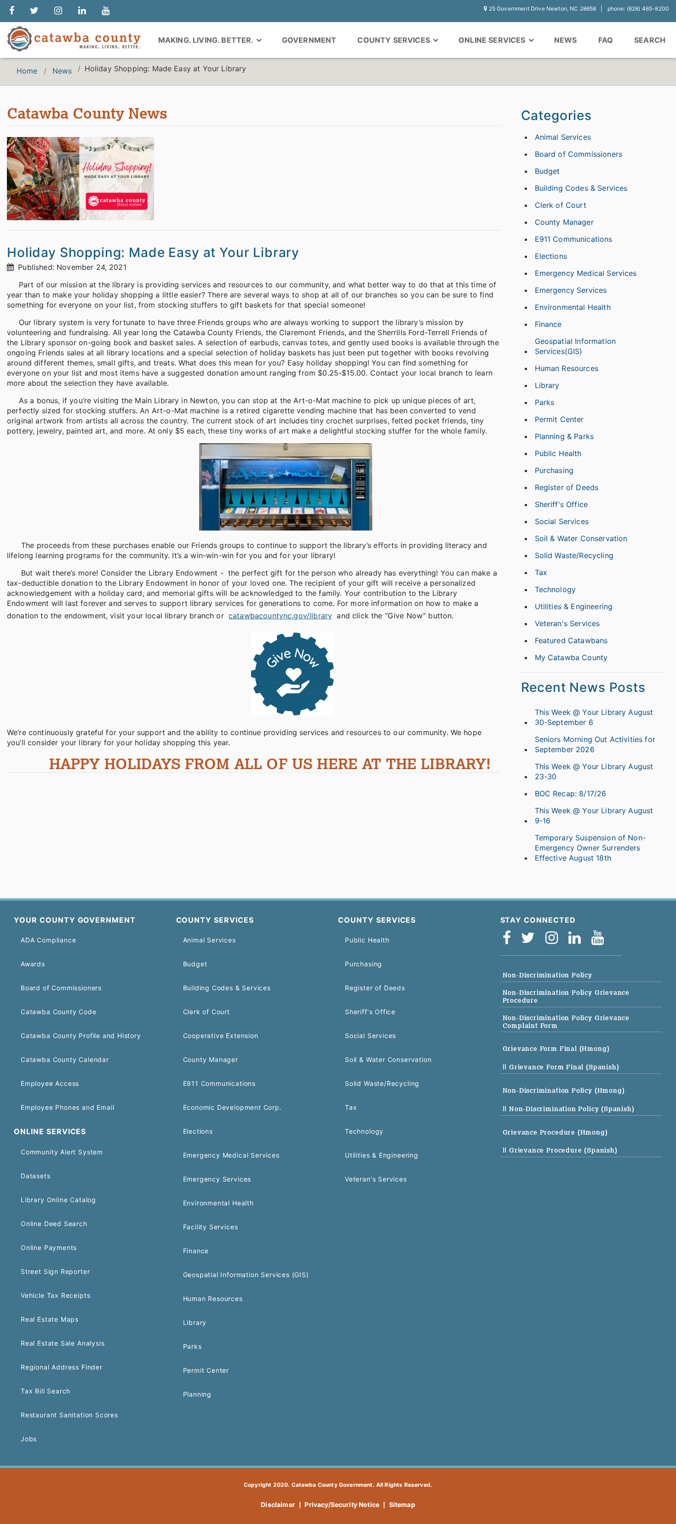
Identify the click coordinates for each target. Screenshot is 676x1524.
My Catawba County (571, 657)
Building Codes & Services (581, 188)
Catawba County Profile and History (81, 1035)
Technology (555, 589)
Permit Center (559, 419)
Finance (548, 324)
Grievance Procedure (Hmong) (555, 1132)
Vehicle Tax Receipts (55, 1295)
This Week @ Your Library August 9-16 (594, 815)
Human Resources (566, 368)
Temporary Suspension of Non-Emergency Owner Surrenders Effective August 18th (590, 847)
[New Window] (12, 11)
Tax (541, 572)
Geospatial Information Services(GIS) (575, 346)
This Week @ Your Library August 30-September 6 (594, 717)
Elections (551, 256)
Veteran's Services (567, 623)
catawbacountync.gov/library (280, 615)
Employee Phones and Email (67, 1107)
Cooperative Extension (220, 1035)
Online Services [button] (492, 40)
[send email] (34, 11)
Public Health (558, 453)
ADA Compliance (48, 940)
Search (649, 40)
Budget (547, 171)
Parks (545, 402)
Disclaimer (278, 1504)
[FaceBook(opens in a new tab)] (509, 938)
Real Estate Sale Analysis (62, 1343)
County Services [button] (394, 40)
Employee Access (50, 1083)
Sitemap (402, 1504)
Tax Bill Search (45, 1391)
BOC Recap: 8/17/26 (571, 793)
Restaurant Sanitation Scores (69, 1415)
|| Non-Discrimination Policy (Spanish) (569, 1108)
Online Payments (49, 1247)
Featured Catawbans (571, 640)
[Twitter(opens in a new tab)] (531, 938)
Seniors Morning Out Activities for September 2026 (595, 744)
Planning (197, 1394)
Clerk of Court (560, 205)
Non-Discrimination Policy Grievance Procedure (566, 996)
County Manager (564, 222)
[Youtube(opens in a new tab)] (600, 938)
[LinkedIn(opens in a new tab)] (577, 938)
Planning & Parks (564, 436)
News (565, 40)
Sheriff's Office (561, 504)
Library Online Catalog (58, 1200)
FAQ (605, 40)
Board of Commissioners (579, 154)
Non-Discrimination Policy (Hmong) (564, 1090)
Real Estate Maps (50, 1319)
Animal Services (563, 137)
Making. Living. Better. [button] (206, 40)
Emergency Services (571, 290)
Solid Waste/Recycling (574, 555)
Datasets (36, 1176)
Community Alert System (62, 1152)
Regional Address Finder (62, 1367)
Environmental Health (573, 307)
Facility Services (210, 1227)
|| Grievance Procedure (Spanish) (560, 1150)
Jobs (29, 1439)
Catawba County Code (59, 1012)
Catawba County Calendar (65, 1059)
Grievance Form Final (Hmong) (556, 1048)
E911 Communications (574, 239)
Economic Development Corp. (232, 1107)
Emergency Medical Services (586, 273)
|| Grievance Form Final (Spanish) (561, 1067)
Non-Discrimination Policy (547, 975)
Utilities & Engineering (574, 606)
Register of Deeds (567, 487)
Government (309, 40)
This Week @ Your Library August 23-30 (594, 771)
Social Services (562, 521)
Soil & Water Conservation (581, 538)
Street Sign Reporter (55, 1271)
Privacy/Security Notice (341, 1504)
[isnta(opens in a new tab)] (554, 938)
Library (547, 385)
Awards (33, 964)
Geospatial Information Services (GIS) (246, 1275)
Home (27, 70)
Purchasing (554, 470)
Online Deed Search (54, 1223)
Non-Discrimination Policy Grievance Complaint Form (566, 1021)
